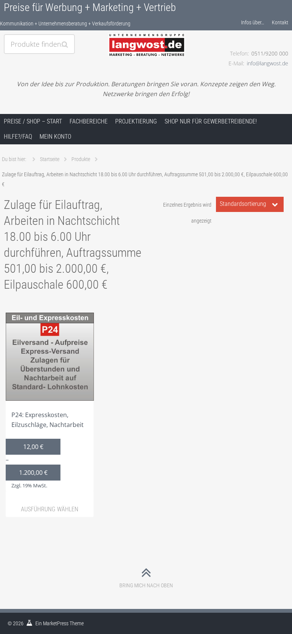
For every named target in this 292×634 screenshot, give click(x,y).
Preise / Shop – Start (33, 121)
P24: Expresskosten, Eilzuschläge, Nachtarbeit (45, 450)
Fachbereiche (89, 121)
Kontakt (280, 22)
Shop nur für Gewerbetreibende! (211, 121)
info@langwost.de (267, 63)
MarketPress (55, 623)
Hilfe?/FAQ (18, 136)
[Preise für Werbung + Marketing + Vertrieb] (146, 37)
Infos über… (252, 22)
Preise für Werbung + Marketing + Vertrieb (90, 7)
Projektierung (136, 121)
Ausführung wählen (49, 509)
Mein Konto (55, 136)
